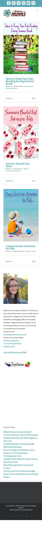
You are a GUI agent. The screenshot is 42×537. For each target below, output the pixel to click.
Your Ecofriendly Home (12, 343)
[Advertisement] (21, 400)
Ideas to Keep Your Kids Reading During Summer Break (20, 81)
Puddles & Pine (9, 346)
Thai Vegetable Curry (12, 456)
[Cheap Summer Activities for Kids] (21, 215)
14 (35, 181)
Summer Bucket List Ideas (17, 165)
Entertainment (10, 171)
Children (8, 88)
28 (35, 261)
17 (35, 98)
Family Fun (18, 171)
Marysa (10, 86)
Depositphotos (28, 510)
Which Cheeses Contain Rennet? (17, 432)
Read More (9, 98)
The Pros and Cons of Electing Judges (19, 471)
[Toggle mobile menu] (37, 10)
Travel (34, 251)
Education (14, 88)
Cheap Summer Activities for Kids (20, 247)
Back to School (28, 86)
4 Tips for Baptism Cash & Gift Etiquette (20, 435)
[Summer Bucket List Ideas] (21, 132)
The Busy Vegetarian (11, 340)
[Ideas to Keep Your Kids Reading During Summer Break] (21, 48)
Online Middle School (12, 352)
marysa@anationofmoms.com (14, 334)
